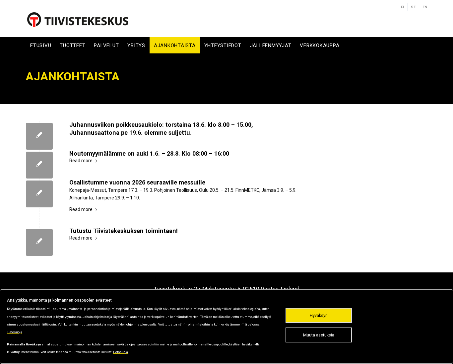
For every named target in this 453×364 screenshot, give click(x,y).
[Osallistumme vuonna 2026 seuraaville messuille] (39, 194)
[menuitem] (403, 7)
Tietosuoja (14, 332)
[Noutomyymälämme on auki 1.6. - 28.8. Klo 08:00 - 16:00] (39, 165)
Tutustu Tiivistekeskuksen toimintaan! (123, 230)
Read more (81, 160)
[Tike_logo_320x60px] (79, 23)
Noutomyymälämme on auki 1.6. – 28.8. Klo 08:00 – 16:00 (149, 153)
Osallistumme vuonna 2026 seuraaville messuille (137, 182)
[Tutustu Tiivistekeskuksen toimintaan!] (39, 242)
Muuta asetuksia (318, 334)
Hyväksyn (319, 315)
